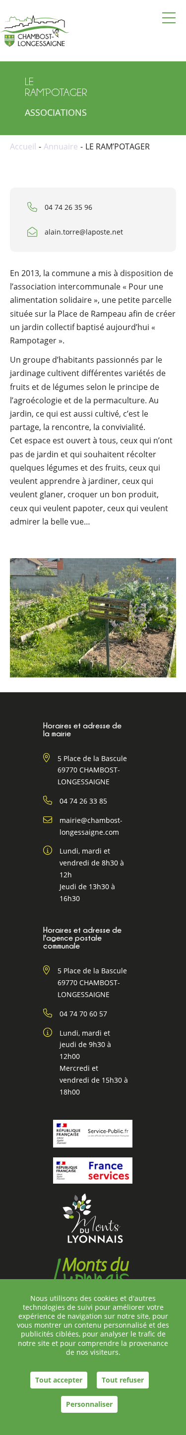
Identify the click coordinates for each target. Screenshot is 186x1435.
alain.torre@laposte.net (84, 232)
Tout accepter (58, 1380)
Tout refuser (123, 1380)
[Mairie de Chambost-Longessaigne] (34, 31)
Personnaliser (89, 1404)
